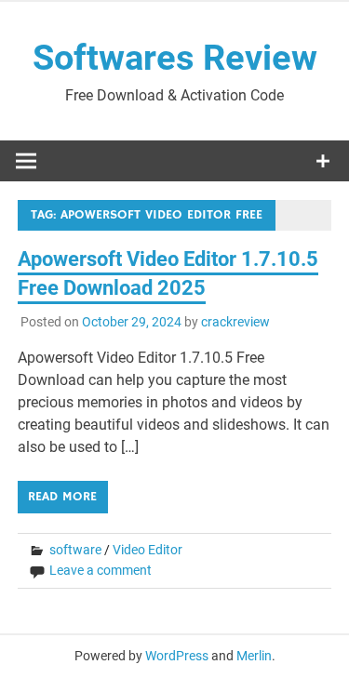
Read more (62, 496)
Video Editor (147, 549)
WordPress (176, 655)
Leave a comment (100, 570)
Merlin (254, 655)
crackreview (235, 321)
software (75, 549)
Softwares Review (175, 57)
